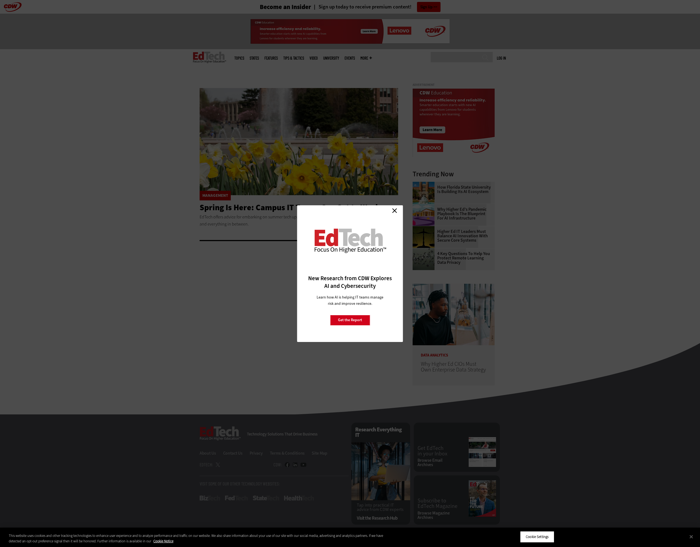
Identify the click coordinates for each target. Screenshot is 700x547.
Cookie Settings (537, 536)
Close (394, 211)
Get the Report (350, 320)
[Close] (691, 537)
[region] (350, 537)
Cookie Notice (163, 541)
